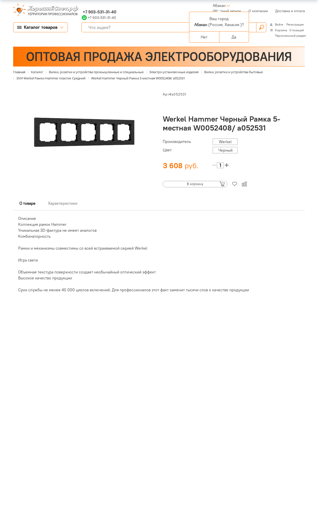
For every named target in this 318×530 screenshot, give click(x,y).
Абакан (219, 5)
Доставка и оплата (290, 11)
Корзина (281, 30)
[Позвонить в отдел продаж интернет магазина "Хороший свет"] (83, 5)
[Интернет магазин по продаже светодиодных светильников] (43, 10)
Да (234, 36)
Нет (204, 36)
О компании (258, 11)
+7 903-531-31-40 (99, 12)
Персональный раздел (290, 35)
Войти (279, 24)
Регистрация (295, 24)
